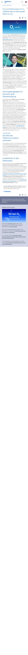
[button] (20, 18)
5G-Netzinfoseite (11, 223)
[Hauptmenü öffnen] (2, 2)
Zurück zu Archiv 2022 (7, 5)
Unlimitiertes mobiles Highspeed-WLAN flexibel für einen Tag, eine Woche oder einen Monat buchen (14, 237)
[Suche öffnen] (22, 2)
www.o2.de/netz (13, 226)
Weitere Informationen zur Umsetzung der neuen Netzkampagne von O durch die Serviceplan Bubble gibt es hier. (14, 200)
